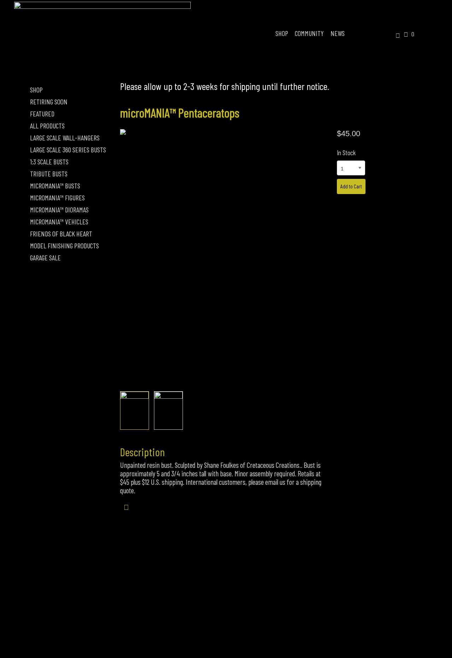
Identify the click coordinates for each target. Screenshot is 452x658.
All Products (47, 125)
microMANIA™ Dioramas (59, 209)
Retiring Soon (48, 101)
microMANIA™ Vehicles (59, 221)
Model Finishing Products (64, 245)
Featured (42, 113)
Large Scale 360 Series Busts (68, 149)
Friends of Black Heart (61, 233)
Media (283, 619)
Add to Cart (351, 186)
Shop (281, 33)
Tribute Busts (48, 173)
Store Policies (227, 619)
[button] (395, 36)
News (338, 33)
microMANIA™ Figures (57, 197)
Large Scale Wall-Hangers (65, 137)
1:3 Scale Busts (49, 161)
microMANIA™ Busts (55, 185)
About (169, 619)
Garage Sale (45, 257)
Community (309, 33)
